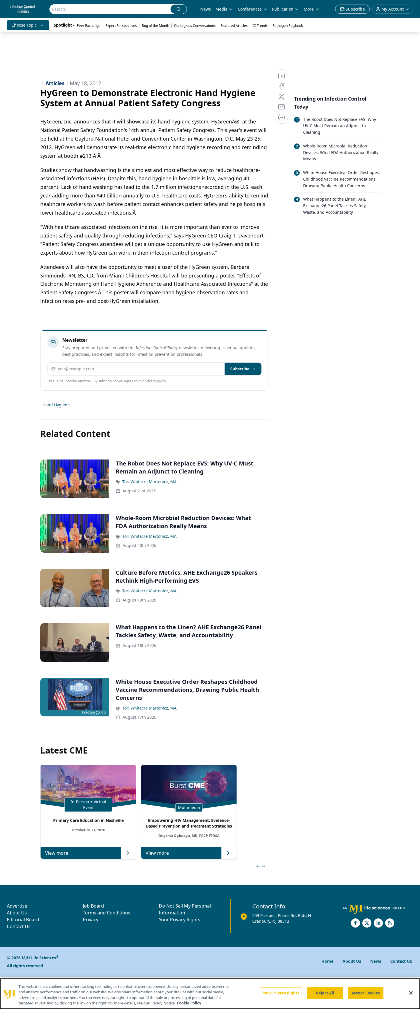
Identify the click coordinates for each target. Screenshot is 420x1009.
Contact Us (19, 926)
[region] (210, 993)
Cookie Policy (189, 1003)
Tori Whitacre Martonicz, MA (149, 481)
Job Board (93, 906)
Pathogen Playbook (288, 25)
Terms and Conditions (106, 913)
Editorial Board (23, 919)
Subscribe (239, 368)
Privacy (90, 919)
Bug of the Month (155, 25)
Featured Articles (234, 25)
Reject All (325, 993)
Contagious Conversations (195, 25)
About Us (17, 913)
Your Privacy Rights (179, 919)
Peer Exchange (89, 25)
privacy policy (155, 381)
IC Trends (260, 25)
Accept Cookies (365, 993)
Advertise (17, 906)
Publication (282, 9)
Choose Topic (24, 25)
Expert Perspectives (121, 25)
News (205, 9)
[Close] (411, 992)
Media (221, 9)
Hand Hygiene (56, 404)
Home (327, 961)
